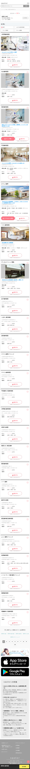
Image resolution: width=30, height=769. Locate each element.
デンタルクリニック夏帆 (7, 262)
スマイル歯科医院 (6, 372)
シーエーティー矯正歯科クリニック (10, 575)
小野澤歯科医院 (5, 34)
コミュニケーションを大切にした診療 (9, 52)
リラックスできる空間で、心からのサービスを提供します (13, 163)
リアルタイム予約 (9, 218)
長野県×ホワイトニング (15, 637)
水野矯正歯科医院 (6, 408)
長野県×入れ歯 (26, 633)
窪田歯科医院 (4, 107)
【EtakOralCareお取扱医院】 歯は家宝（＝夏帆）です (12, 279)
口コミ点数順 (19, 30)
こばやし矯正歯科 (6, 317)
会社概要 (18, 750)
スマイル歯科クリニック (7, 354)
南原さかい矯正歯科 (6, 445)
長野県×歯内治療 (11, 633)
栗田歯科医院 (4, 463)
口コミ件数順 (5, 30)
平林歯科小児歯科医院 (7, 390)
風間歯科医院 (4, 593)
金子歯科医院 (4, 298)
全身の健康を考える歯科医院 (7, 242)
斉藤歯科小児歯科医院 (7, 611)
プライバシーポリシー (20, 742)
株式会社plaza (19, 752)
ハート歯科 (4, 481)
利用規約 (18, 745)
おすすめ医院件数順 (20, 27)
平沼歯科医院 (4, 145)
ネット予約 (8, 138)
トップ (2, 9)
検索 (26, 6)
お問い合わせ (4, 749)
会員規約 (18, 747)
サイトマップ (4, 751)
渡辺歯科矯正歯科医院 (7, 518)
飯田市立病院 (4, 500)
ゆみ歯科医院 (4, 71)
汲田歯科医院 (4, 335)
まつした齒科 (4, 183)
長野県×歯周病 (18, 633)
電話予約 (16, 64)
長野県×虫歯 (3, 633)
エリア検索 (5, 9)
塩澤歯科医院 (4, 555)
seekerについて (5, 742)
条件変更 (24, 766)
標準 (4, 27)
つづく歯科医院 (5, 225)
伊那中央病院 (4, 427)
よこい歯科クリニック (7, 537)
